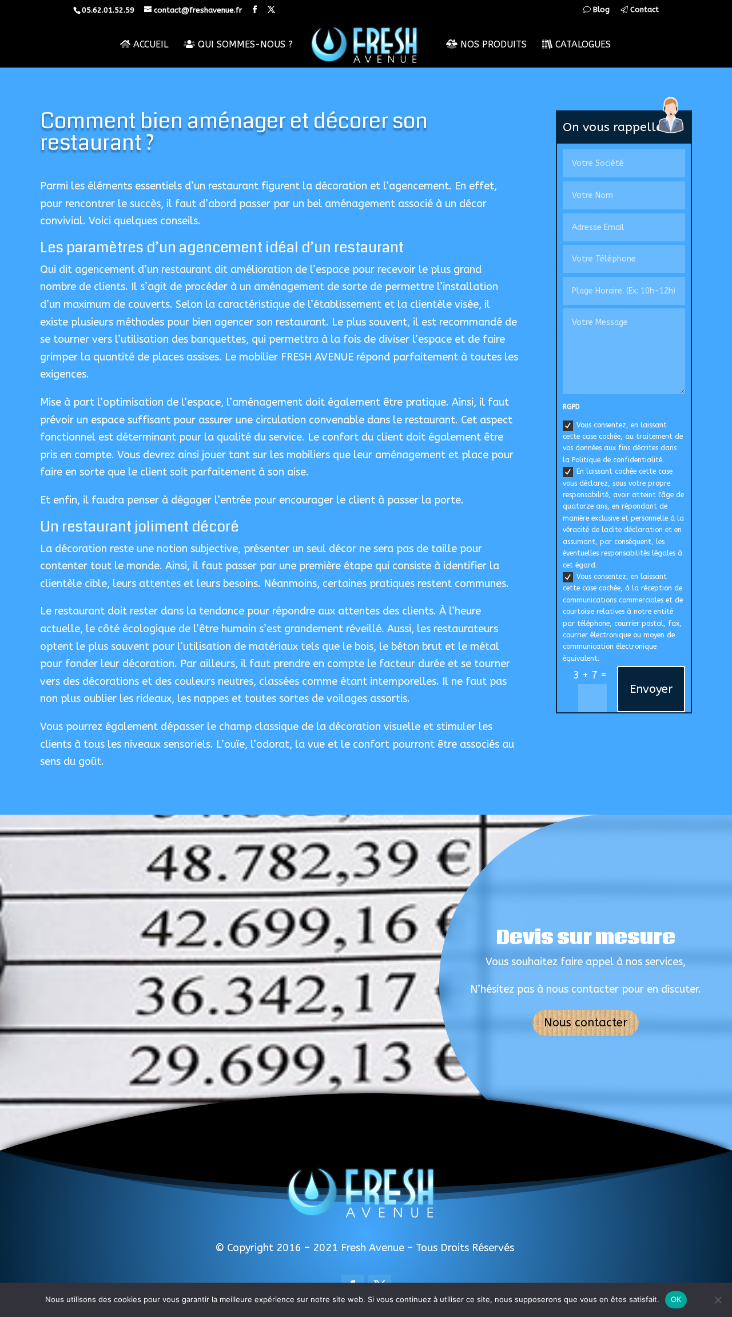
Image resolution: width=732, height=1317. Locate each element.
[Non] (717, 1300)
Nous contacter (585, 1022)
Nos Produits (492, 44)
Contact (643, 10)
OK (676, 1299)
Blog (600, 10)
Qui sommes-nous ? (244, 44)
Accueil (149, 44)
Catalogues (581, 44)
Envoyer (651, 689)
